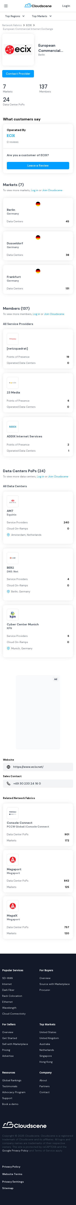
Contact (44, 1092)
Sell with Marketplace (15, 1044)
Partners (44, 1086)
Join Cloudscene (52, 190)
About (43, 1080)
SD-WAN (7, 978)
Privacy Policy (11, 1166)
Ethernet (7, 1001)
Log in (34, 190)
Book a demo (10, 1104)
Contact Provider (18, 74)
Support (7, 1098)
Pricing (6, 1050)
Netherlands (46, 1050)
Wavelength (9, 1007)
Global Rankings (11, 1080)
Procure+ (44, 990)
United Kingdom (49, 1038)
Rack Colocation (12, 996)
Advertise (8, 1056)
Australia (44, 1044)
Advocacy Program (13, 1092)
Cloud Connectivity (14, 1013)
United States (47, 1032)
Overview (45, 978)
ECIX (29, 25)
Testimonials (9, 1086)
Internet (7, 984)
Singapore (45, 1056)
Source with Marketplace (54, 984)
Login (66, 6)
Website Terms (12, 1174)
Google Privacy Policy (15, 1150)
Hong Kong (46, 1061)
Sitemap (7, 1188)
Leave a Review (38, 165)
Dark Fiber (8, 990)
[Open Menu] (6, 6)
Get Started (9, 1038)
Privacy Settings (13, 1182)
